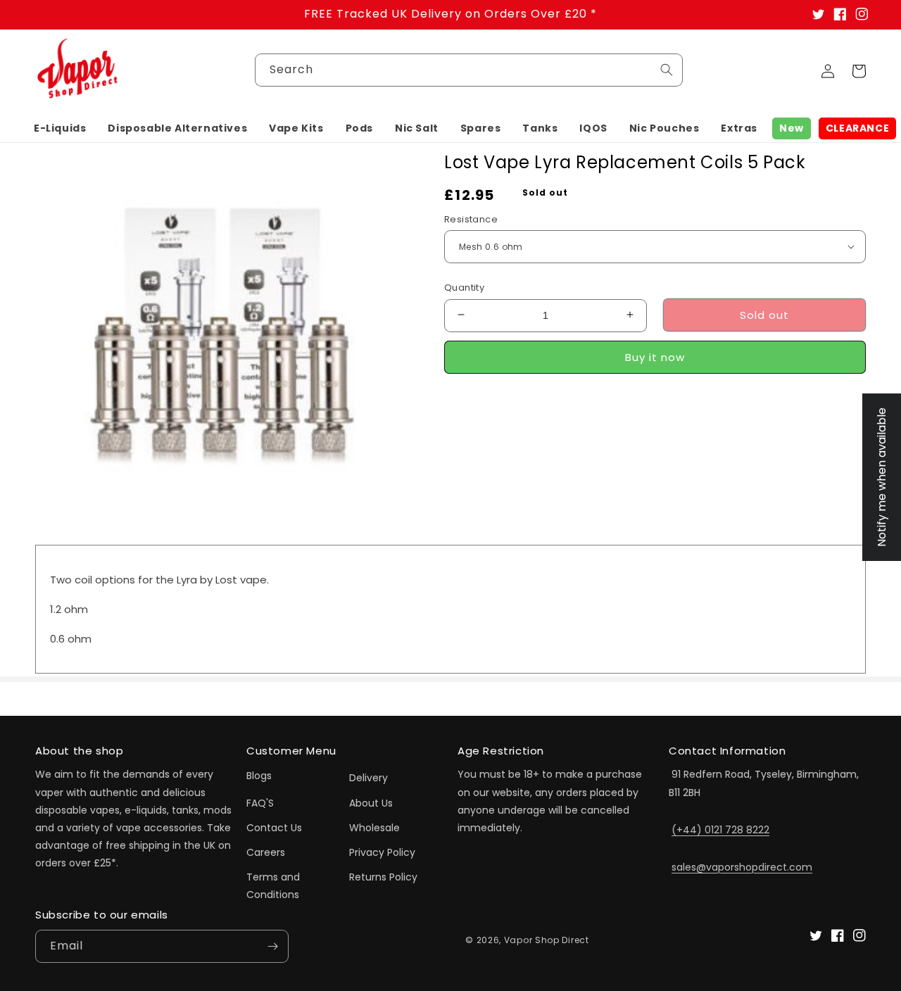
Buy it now (655, 356)
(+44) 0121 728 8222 (720, 830)
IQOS (593, 128)
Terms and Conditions (273, 886)
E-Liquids (60, 128)
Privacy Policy (382, 852)
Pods (359, 128)
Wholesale (374, 828)
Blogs (259, 776)
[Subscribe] (272, 946)
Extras (739, 128)
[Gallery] (222, 338)
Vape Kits (296, 128)
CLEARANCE (857, 128)
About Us (371, 803)
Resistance (471, 218)
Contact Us (274, 828)
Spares (480, 128)
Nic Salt (417, 128)
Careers (265, 852)
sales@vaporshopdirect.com (742, 867)
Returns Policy (383, 877)
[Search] (666, 69)
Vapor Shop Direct (546, 940)
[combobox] (469, 70)
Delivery (368, 778)
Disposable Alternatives (177, 128)
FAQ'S (260, 803)
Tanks (539, 128)
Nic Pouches (664, 128)
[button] (60, 128)
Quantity (464, 286)
